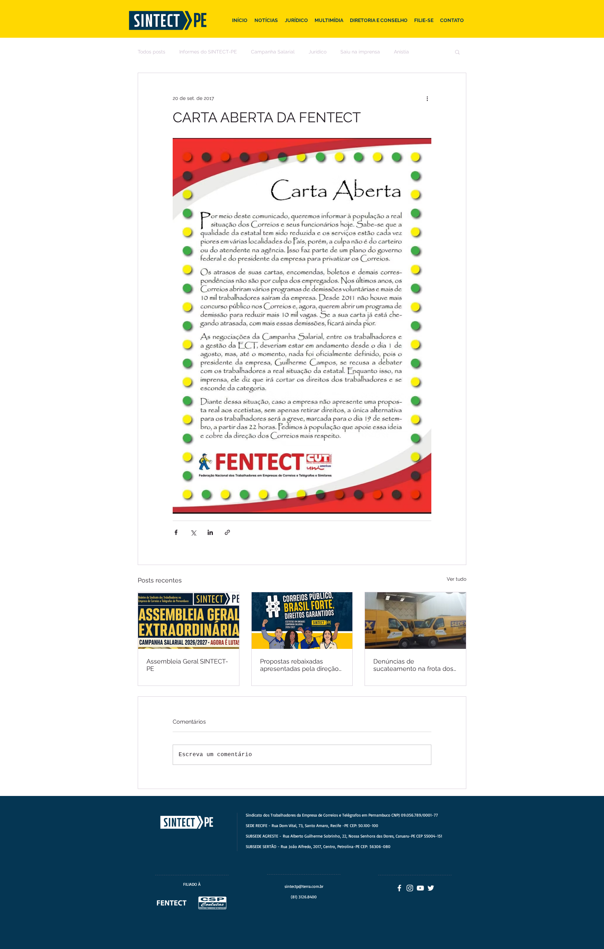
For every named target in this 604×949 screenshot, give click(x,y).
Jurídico (317, 52)
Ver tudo (456, 579)
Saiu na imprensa (360, 52)
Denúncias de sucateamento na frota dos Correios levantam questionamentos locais (413, 665)
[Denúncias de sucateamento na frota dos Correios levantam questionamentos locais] (415, 620)
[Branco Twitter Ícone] (430, 888)
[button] (457, 52)
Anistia (401, 52)
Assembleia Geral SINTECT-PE (187, 665)
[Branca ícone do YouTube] (420, 888)
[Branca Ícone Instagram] (409, 888)
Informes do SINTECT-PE (208, 52)
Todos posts (151, 52)
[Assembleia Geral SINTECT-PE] (188, 620)
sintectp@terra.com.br (304, 886)
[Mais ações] (427, 98)
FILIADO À (192, 884)
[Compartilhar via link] (227, 532)
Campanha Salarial (273, 52)
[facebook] (399, 888)
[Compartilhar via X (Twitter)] (193, 532)
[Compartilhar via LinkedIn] (210, 532)
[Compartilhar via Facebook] (176, 532)
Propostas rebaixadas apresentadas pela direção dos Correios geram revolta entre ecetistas (300, 665)
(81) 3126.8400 (304, 896)
